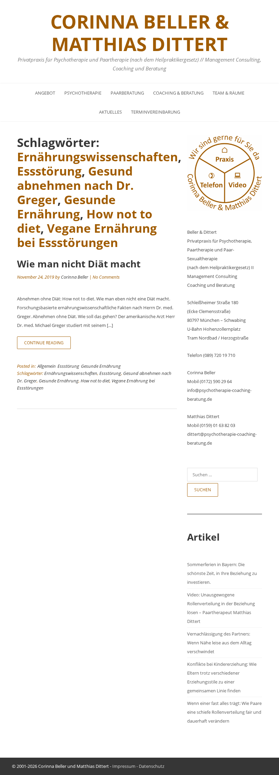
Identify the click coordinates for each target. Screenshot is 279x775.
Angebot (45, 93)
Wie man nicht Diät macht (79, 263)
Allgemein (46, 366)
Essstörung (49, 171)
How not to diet (95, 381)
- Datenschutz (149, 766)
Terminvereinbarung (155, 112)
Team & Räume (228, 93)
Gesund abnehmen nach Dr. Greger (75, 185)
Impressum (123, 766)
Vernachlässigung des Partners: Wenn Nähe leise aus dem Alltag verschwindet (219, 643)
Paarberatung (127, 93)
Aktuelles (110, 112)
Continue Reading (44, 343)
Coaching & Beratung (178, 93)
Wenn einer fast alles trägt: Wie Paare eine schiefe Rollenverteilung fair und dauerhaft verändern (224, 712)
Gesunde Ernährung (66, 207)
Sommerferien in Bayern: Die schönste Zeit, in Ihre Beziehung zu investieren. (222, 573)
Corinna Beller (74, 277)
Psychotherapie (82, 93)
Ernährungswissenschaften (97, 157)
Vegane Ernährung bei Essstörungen (87, 235)
